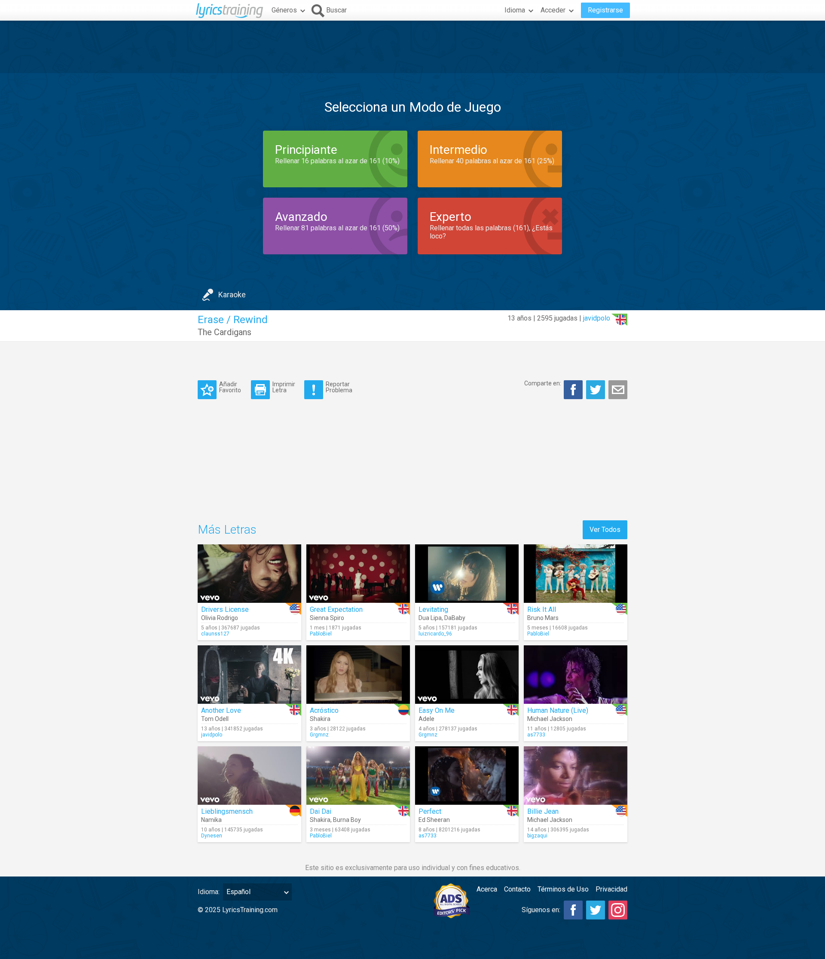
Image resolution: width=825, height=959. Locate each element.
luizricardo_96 (435, 634)
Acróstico (324, 710)
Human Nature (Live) (557, 710)
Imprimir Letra (283, 387)
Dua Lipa (430, 617)
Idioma (514, 10)
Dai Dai (320, 811)
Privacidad (611, 889)
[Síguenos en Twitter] (595, 910)
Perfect (430, 811)
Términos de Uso (563, 889)
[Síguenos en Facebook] (573, 910)
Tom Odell (215, 718)
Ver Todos (605, 529)
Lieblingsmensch (227, 811)
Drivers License (225, 609)
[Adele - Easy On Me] (467, 674)
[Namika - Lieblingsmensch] (249, 775)
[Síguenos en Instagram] (617, 910)
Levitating (433, 609)
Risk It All (541, 609)
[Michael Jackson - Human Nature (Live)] (575, 674)
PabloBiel (321, 634)
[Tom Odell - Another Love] (249, 674)
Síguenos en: (541, 910)
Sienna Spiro (327, 617)
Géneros (284, 10)
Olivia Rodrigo (219, 617)
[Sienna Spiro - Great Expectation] (358, 573)
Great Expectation (336, 609)
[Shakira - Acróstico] (358, 674)
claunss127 (215, 634)
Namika (211, 819)
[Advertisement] (412, 46)
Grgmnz (319, 735)
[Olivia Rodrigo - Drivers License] (249, 573)
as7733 (536, 735)
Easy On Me (437, 710)
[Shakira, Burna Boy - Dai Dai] (358, 775)
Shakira (320, 718)
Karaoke (232, 294)
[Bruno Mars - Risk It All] (575, 573)
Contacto (517, 889)
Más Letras (227, 529)
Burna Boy (347, 819)
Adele (426, 718)
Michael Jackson (549, 718)
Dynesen (211, 836)
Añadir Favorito (230, 387)
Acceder (553, 10)
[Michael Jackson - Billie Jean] (575, 775)
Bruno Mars (543, 617)
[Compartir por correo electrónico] (617, 389)
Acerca (487, 889)
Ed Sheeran (434, 819)
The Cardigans (224, 332)
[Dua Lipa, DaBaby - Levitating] (467, 573)
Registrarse (605, 10)
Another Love (221, 710)
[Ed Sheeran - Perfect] (467, 775)
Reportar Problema (339, 387)
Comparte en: (542, 383)
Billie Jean (543, 811)
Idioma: (209, 892)
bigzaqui (537, 836)
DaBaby (454, 617)
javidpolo (596, 318)
